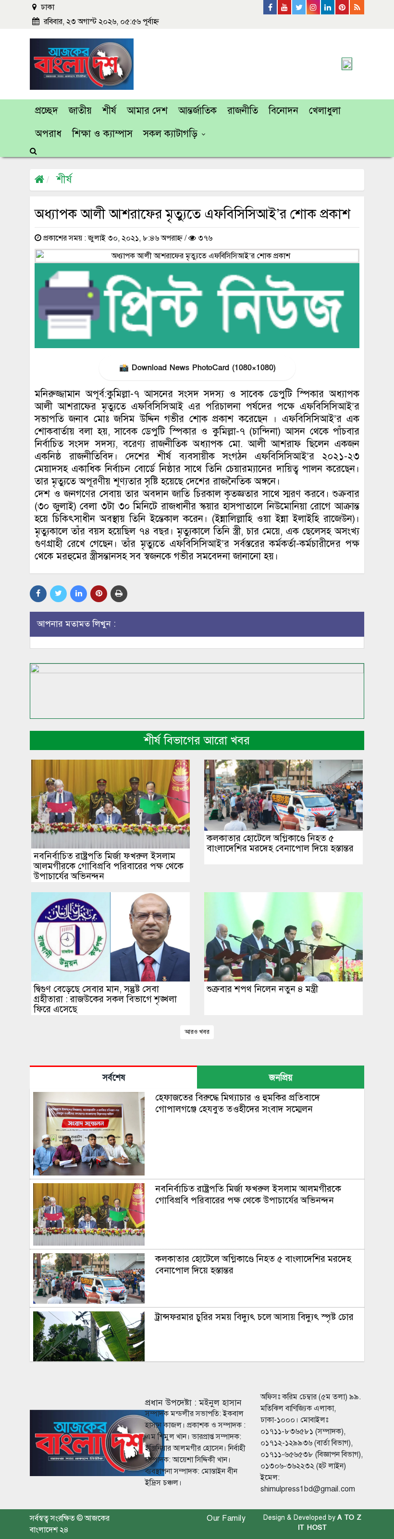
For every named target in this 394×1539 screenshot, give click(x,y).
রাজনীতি (242, 111)
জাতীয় (80, 111)
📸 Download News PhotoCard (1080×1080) (197, 368)
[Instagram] (314, 7)
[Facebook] (270, 7)
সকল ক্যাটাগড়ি (170, 134)
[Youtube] (285, 7)
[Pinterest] (342, 7)
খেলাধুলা (325, 111)
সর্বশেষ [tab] (113, 1077)
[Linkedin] (328, 7)
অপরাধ (48, 134)
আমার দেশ (147, 111)
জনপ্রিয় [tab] (281, 1077)
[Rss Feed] (357, 7)
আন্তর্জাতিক (197, 111)
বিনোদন (283, 111)
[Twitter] (299, 7)
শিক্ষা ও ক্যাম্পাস (102, 134)
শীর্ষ (109, 111)
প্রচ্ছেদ (46, 111)
